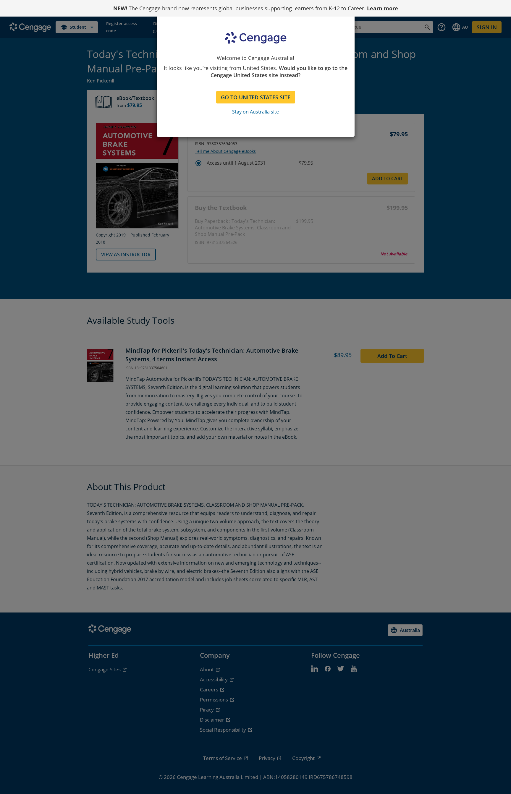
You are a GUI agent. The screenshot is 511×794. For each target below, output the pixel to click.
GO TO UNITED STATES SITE (255, 97)
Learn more (382, 8)
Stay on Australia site (255, 111)
